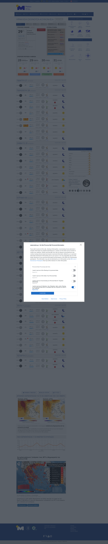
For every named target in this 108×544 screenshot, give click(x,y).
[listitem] (54, 267)
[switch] (74, 270)
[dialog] (54, 272)
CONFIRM (43, 293)
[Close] (81, 245)
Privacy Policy (63, 298)
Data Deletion (45, 298)
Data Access (54, 298)
